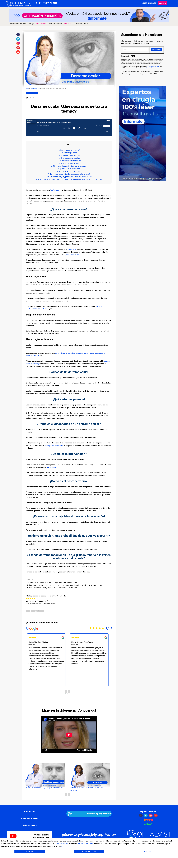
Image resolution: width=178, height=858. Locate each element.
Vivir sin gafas (41, 24)
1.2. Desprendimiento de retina (69, 155)
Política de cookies (62, 844)
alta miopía (35, 356)
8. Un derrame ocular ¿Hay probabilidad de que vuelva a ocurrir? (69, 177)
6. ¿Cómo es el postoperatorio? (69, 171)
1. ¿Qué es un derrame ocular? (69, 150)
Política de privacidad (86, 844)
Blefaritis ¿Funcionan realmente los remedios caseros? (87, 789)
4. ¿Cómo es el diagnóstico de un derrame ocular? (68, 166)
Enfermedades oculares (17, 24)
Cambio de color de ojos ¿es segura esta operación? (44, 788)
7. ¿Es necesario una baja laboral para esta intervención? (69, 174)
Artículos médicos (55, 24)
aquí (62, 846)
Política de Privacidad (147, 67)
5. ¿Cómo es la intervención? (69, 169)
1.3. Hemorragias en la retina (69, 158)
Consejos (31, 24)
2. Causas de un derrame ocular (69, 161)
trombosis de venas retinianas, (66, 353)
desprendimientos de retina (39, 309)
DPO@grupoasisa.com (153, 66)
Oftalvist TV (68, 24)
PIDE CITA (162, 3)
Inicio (27, 88)
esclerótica (71, 249)
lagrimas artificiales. (71, 255)
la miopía (99, 306)
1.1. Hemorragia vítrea (69, 153)
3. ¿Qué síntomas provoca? (69, 163)
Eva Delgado (54, 190)
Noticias (86, 24)
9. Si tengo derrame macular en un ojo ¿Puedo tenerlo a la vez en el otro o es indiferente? (69, 179)
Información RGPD (128, 56)
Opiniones (78, 24)
